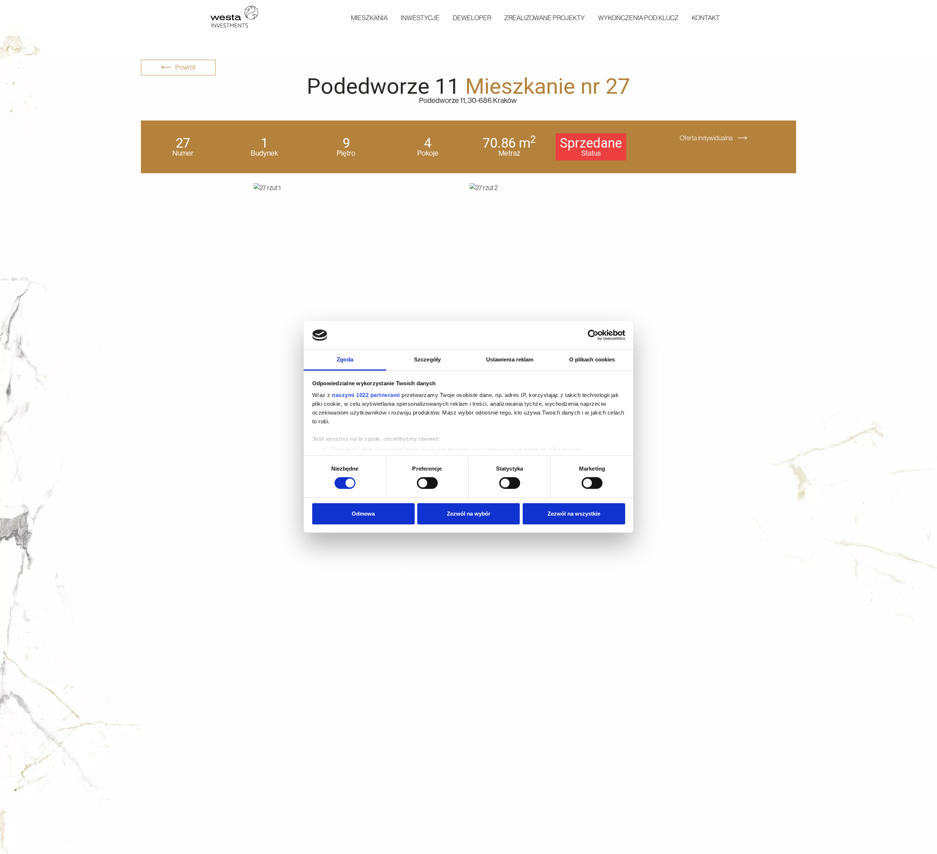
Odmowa (363, 513)
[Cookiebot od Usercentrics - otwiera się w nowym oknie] (593, 335)
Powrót (184, 67)
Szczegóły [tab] (427, 359)
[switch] (427, 483)
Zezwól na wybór (468, 513)
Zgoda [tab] (345, 359)
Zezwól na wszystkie (574, 513)
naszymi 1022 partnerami (366, 395)
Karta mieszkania (713, 155)
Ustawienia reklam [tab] (510, 359)
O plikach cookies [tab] (592, 359)
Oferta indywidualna (707, 138)
